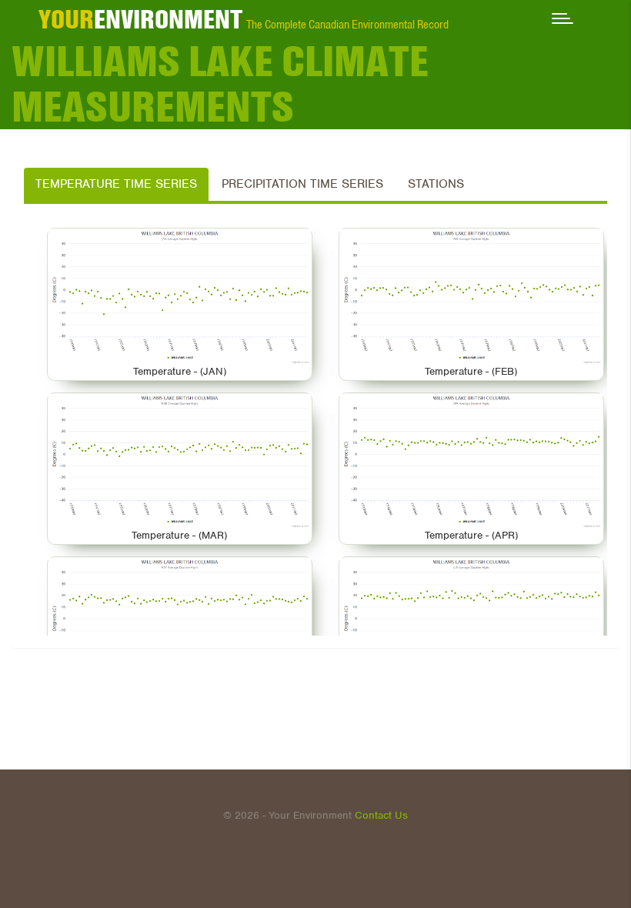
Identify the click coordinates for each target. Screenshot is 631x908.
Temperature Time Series (116, 184)
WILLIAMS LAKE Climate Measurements (220, 83)
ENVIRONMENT (140, 19)
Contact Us (381, 815)
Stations (436, 184)
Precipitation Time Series (302, 184)
